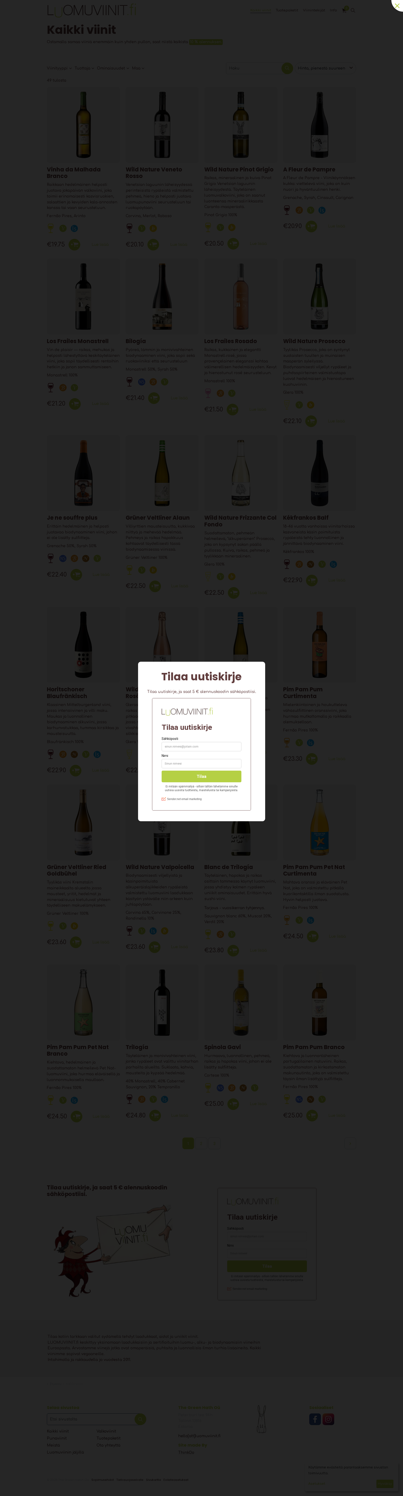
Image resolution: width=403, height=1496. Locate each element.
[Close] (397, 6)
